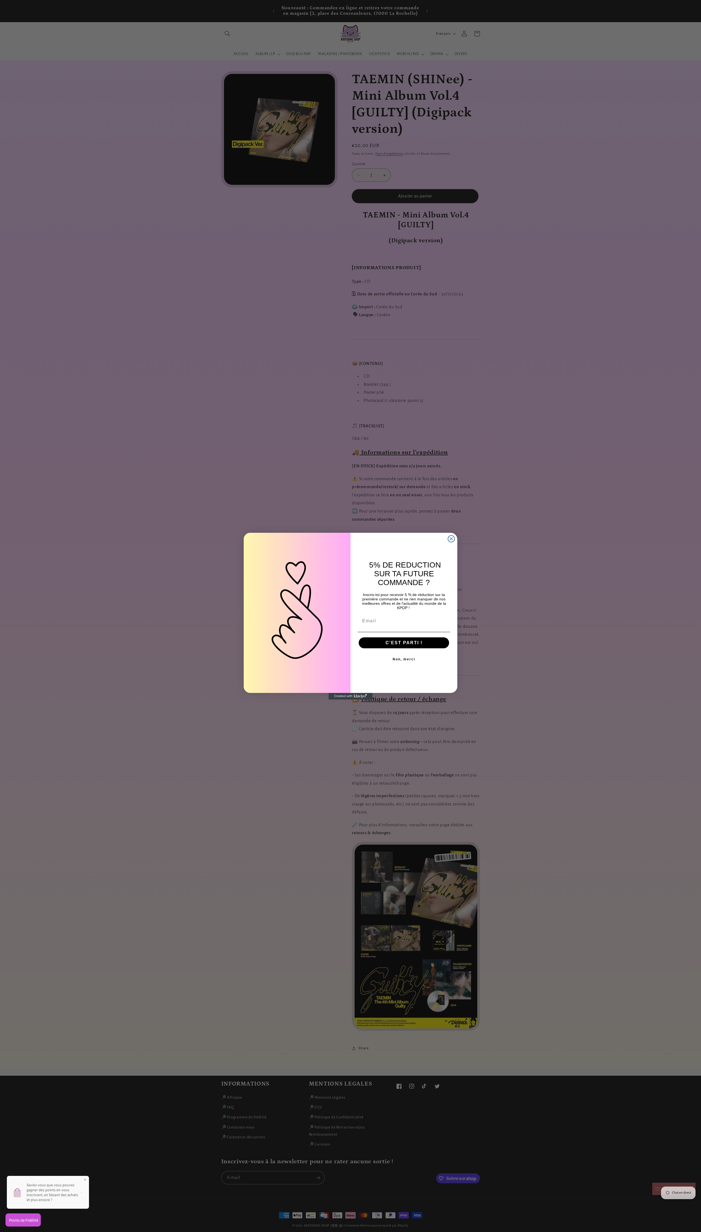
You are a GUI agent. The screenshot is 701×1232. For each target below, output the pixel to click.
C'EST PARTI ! (404, 642)
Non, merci (404, 659)
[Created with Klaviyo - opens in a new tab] (350, 696)
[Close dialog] (451, 539)
